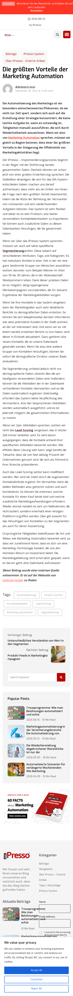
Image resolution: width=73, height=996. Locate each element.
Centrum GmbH (13, 580)
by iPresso (35, 25)
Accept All (36, 970)
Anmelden (36, 10)
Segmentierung (50, 612)
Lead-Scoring (43, 603)
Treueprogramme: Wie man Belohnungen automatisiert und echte (44, 711)
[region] (36, 966)
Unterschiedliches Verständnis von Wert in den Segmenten (36, 642)
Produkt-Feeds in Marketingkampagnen (28, 657)
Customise (36, 979)
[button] (66, 34)
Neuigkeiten (46, 869)
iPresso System (34, 54)
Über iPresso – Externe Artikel (52, 877)
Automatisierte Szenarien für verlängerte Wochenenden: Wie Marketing (45, 768)
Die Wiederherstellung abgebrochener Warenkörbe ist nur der (44, 749)
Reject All (36, 988)
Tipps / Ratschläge (50, 885)
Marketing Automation (24, 138)
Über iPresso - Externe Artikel (25, 61)
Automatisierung (26, 595)
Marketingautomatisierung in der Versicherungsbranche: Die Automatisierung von (45, 730)
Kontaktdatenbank (17, 603)
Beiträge (11, 54)
